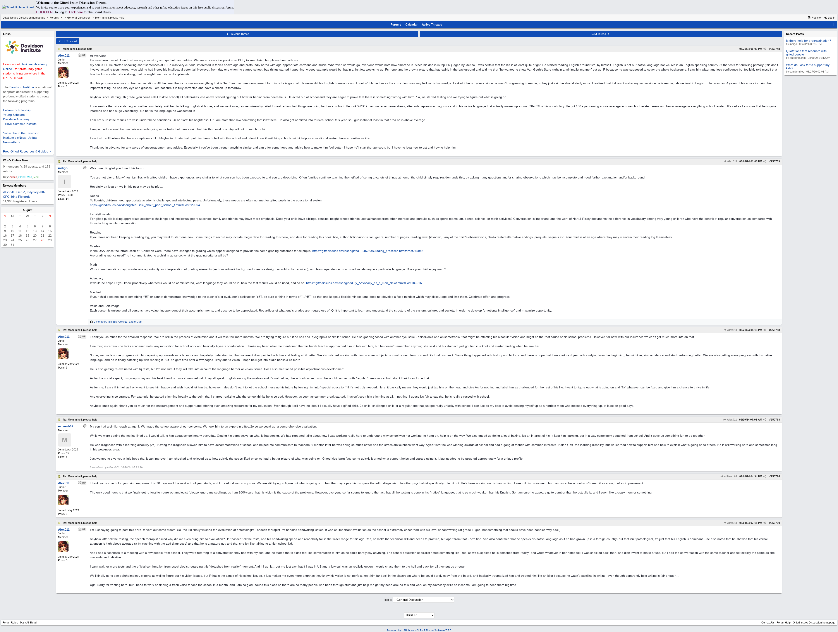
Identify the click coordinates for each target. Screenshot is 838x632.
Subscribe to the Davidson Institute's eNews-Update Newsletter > (21, 137)
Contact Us (767, 622)
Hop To (388, 599)
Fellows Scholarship (17, 110)
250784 (775, 476)
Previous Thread (239, 34)
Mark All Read (28, 622)
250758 (775, 330)
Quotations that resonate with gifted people (806, 52)
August (27, 210)
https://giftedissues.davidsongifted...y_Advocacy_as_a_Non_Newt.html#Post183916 (364, 283)
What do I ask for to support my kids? (807, 66)
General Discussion (79, 17)
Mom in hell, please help (77, 48)
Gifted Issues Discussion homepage (24, 17)
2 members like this (105, 321)
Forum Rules (10, 622)
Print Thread (67, 41)
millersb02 (730, 476)
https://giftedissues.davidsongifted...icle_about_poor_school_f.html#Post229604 (145, 205)
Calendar (411, 24)
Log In (831, 17)
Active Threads (432, 24)
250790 (775, 523)
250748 (775, 48)
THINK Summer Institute (20, 124)
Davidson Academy (16, 119)
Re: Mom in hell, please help (80, 161)
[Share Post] (764, 49)
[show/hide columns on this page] (833, 24)
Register (816, 17)
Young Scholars (14, 114)
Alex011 (731, 161)
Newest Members (14, 185)
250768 (775, 419)
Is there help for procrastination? (808, 40)
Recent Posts (795, 34)
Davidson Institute (21, 87)
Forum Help (784, 622)
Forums (54, 17)
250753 (775, 161)
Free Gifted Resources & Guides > (27, 151)
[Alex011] (63, 76)
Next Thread (599, 34)
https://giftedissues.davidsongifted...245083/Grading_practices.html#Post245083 (367, 251)
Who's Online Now (15, 160)
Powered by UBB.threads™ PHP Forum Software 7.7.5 (419, 630)
